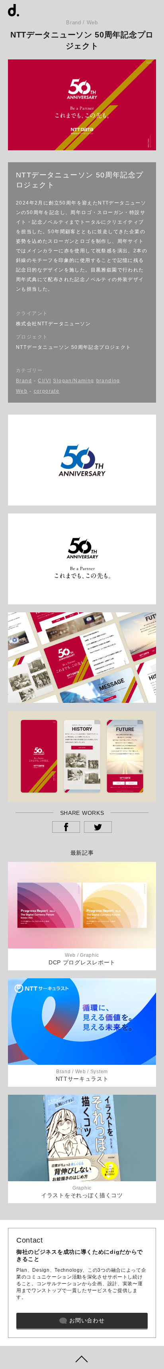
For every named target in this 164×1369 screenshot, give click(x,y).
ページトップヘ (82, 1357)
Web (21, 391)
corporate (47, 391)
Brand (24, 381)
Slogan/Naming (73, 381)
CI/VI (44, 381)
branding (108, 381)
